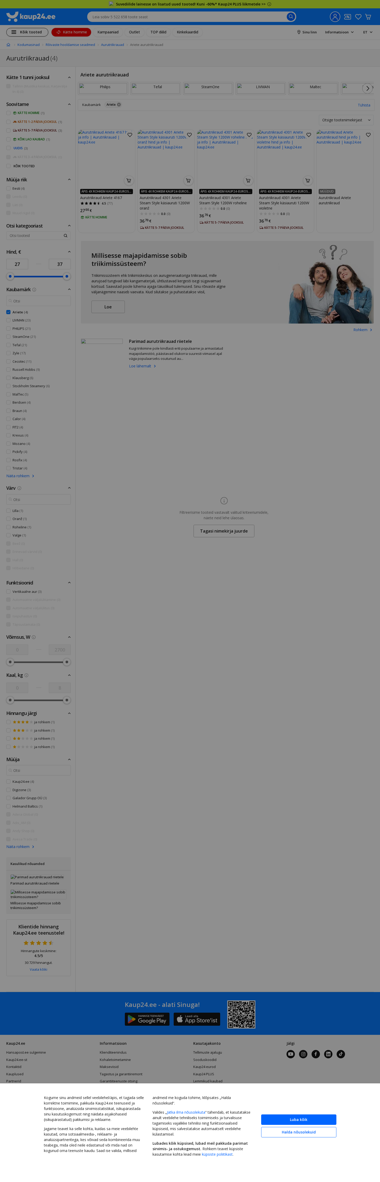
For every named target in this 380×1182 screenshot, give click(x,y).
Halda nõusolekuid (299, 1132)
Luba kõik (298, 1119)
